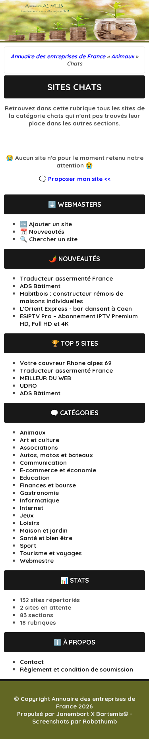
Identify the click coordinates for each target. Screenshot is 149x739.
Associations (39, 447)
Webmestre (37, 560)
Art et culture (39, 440)
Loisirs (29, 523)
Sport (28, 545)
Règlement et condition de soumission (76, 669)
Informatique (39, 500)
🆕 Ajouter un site (46, 224)
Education (35, 477)
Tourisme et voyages (51, 553)
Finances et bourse (48, 485)
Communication (43, 462)
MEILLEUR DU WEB (45, 378)
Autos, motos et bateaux (56, 455)
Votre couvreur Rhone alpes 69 (66, 363)
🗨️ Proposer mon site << (74, 179)
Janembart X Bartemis (89, 714)
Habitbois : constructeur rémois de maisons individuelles (71, 297)
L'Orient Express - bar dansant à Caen (76, 308)
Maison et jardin (44, 530)
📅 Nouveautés (42, 231)
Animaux (33, 432)
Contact (32, 662)
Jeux (27, 515)
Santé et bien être (46, 538)
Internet (31, 508)
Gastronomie (39, 493)
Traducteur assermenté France (66, 278)
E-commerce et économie (58, 470)
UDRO (28, 385)
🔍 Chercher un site (48, 239)
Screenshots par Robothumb (74, 721)
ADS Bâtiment (40, 286)
